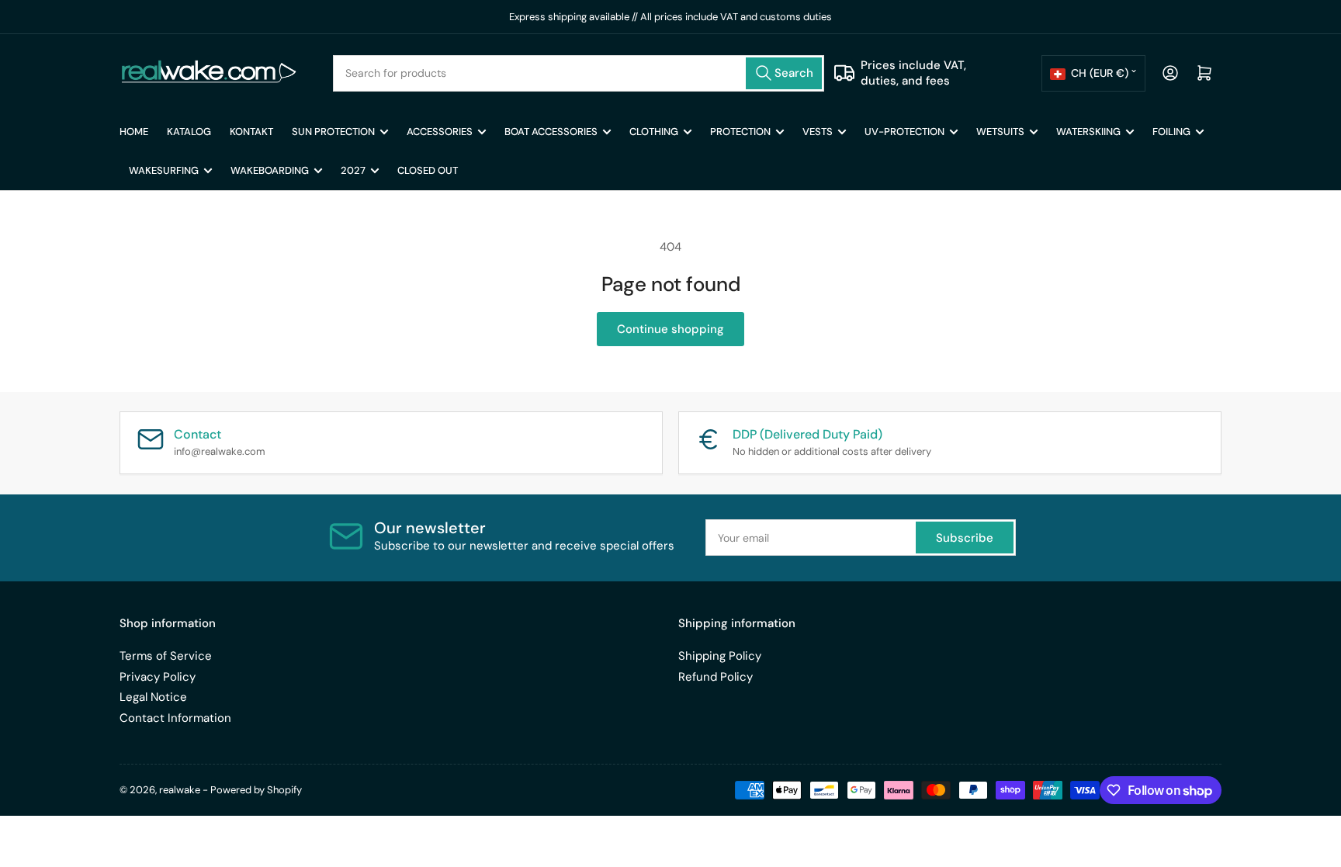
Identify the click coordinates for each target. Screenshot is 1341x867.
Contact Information (175, 718)
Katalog (189, 131)
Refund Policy (715, 677)
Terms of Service (166, 656)
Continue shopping (670, 329)
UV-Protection (904, 131)
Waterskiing (1088, 131)
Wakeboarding (269, 170)
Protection (740, 131)
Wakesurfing (164, 170)
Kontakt (251, 131)
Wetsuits (1000, 131)
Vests (817, 131)
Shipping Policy (719, 656)
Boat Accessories (551, 131)
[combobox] (579, 73)
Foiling (1171, 131)
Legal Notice (153, 697)
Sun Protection (333, 131)
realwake (179, 789)
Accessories (440, 131)
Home (134, 131)
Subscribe (964, 538)
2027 (353, 170)
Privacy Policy (158, 677)
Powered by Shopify (256, 789)
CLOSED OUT (427, 170)
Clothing (653, 131)
